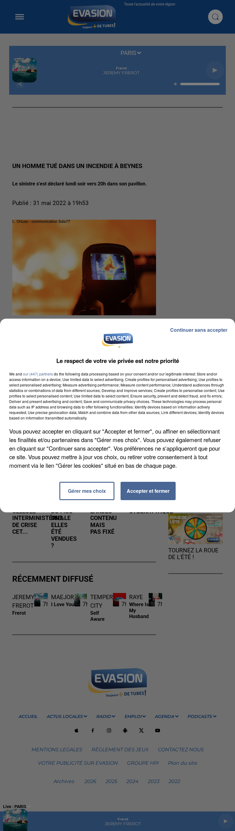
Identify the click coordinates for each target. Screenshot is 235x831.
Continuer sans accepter (198, 329)
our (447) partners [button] (38, 373)
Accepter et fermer (148, 490)
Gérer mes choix (87, 490)
